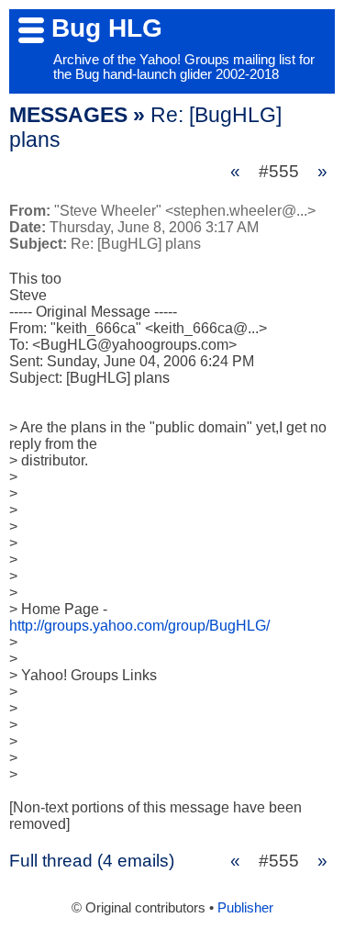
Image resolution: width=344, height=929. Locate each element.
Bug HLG (106, 28)
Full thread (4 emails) (91, 860)
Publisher (245, 908)
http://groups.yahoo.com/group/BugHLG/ (139, 625)
